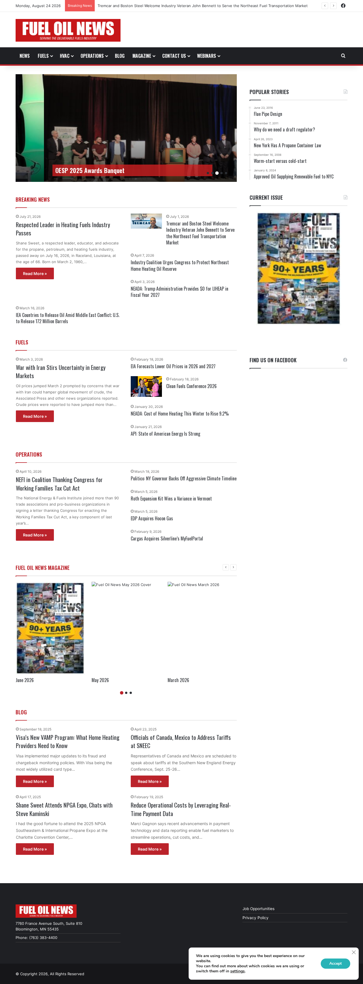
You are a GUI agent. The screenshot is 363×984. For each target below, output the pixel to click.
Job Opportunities (258, 908)
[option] (154, 128)
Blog (119, 55)
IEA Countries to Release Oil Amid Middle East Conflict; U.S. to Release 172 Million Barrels (67, 318)
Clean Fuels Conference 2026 (191, 386)
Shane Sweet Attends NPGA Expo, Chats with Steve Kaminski (64, 808)
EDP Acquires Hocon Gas (152, 518)
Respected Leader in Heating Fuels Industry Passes (63, 228)
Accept (335, 963)
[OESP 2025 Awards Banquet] (154, 128)
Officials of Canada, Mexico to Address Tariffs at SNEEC (181, 741)
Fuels (43, 55)
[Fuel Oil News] (68, 30)
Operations (92, 55)
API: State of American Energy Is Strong (165, 433)
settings (237, 971)
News (25, 55)
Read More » (35, 273)
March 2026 (178, 680)
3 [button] (217, 173)
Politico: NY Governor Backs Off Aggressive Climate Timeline (184, 478)
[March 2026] (202, 628)
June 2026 (25, 680)
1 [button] (208, 173)
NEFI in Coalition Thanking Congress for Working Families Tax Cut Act (59, 483)
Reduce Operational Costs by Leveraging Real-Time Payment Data (181, 808)
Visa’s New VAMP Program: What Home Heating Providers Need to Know (67, 741)
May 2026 (100, 680)
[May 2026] (126, 628)
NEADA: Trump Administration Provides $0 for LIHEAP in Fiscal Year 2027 (179, 291)
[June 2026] (50, 628)
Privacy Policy (255, 917)
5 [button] (226, 173)
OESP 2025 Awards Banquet (89, 170)
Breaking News (33, 199)
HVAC (64, 55)
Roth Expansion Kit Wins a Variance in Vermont (171, 498)
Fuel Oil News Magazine (42, 567)
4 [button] (221, 173)
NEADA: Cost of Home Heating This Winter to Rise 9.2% (180, 413)
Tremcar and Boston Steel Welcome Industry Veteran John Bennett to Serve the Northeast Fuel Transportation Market (200, 233)
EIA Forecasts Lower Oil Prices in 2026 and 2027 (173, 366)
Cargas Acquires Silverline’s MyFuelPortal (167, 538)
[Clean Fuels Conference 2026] (146, 386)
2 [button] (212, 173)
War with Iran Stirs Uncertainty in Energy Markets (60, 371)
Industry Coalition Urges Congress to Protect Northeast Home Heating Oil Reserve (180, 265)
